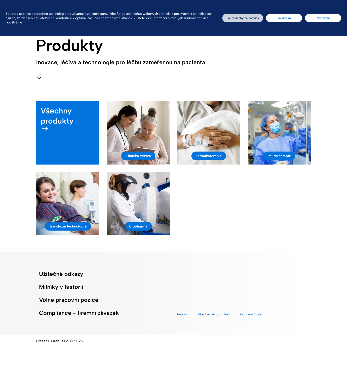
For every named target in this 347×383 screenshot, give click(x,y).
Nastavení (323, 18)
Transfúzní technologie (68, 226)
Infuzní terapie (279, 156)
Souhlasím (284, 18)
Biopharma (138, 226)
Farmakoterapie (209, 156)
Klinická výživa (138, 156)
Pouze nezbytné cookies (243, 18)
